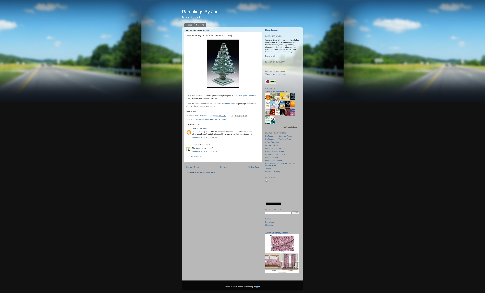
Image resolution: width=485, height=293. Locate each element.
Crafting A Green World (274, 151)
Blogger (257, 287)
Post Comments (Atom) (206, 172)
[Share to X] (241, 116)
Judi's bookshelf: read (276, 92)
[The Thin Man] (283, 114)
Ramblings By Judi (201, 11)
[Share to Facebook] (243, 116)
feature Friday (220, 119)
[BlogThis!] (238, 116)
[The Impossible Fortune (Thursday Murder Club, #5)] (278, 114)
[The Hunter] (293, 107)
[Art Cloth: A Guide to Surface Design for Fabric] (288, 115)
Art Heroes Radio (272, 145)
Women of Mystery (272, 171)
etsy (211, 119)
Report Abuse (271, 30)
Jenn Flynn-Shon (199, 128)
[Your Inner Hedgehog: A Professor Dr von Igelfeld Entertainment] (288, 99)
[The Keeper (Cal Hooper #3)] (293, 99)
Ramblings (269, 222)
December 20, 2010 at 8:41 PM (204, 151)
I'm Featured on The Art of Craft (278, 139)
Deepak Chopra (271, 157)
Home (189, 25)
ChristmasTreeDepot (201, 119)
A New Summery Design (276, 233)
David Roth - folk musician (275, 154)
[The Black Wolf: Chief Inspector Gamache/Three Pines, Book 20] (273, 114)
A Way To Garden (272, 142)
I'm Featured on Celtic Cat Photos (278, 136)
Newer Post (192, 167)
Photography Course (273, 160)
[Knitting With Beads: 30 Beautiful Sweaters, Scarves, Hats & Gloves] (278, 100)
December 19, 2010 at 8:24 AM (204, 137)
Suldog (268, 168)
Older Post (254, 167)
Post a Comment (196, 156)
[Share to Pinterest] (246, 116)
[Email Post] (232, 116)
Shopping (200, 25)
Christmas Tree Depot (221, 104)
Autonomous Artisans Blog (275, 148)
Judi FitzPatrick (198, 145)
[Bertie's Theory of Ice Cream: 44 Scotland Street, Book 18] (283, 99)
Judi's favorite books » (291, 127)
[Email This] (236, 116)
